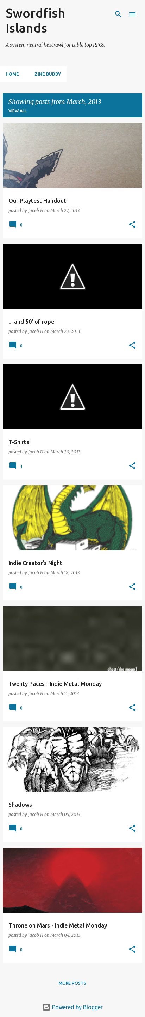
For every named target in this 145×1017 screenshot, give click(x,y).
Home (12, 74)
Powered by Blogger (77, 1007)
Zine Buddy (47, 74)
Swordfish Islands (35, 20)
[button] (132, 225)
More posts (72, 983)
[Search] (118, 14)
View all (17, 110)
